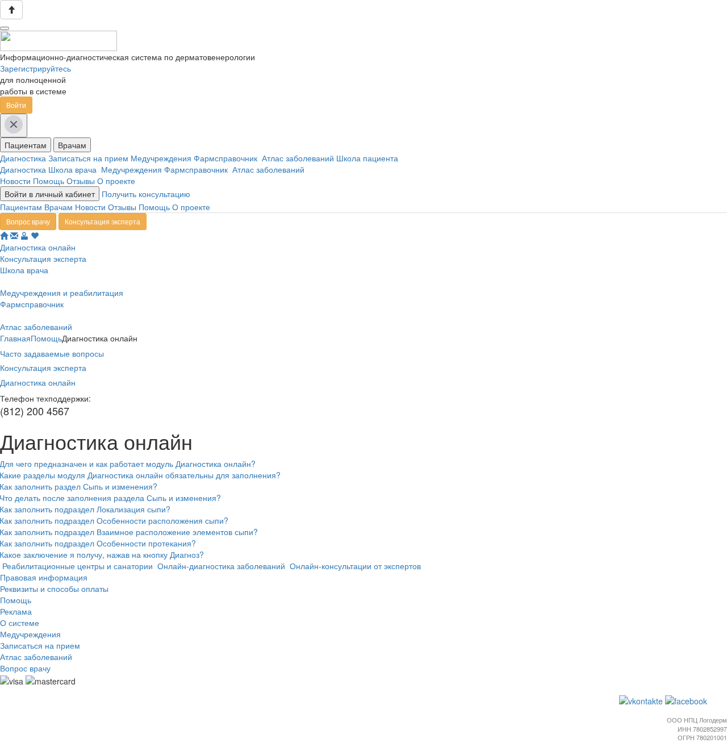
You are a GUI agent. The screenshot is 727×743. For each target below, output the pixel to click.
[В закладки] (35, 235)
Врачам (72, 145)
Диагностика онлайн (38, 382)
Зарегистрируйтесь (35, 68)
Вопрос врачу (28, 221)
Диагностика (24, 158)
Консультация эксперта (102, 221)
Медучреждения (162, 158)
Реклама (16, 611)
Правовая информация (43, 577)
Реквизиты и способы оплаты (54, 588)
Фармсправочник (228, 158)
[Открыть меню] (4, 28)
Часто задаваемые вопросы (52, 353)
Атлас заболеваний (299, 158)
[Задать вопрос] (14, 235)
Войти (16, 105)
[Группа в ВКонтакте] (642, 700)
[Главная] (4, 235)
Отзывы (80, 180)
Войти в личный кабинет (50, 193)
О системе (19, 622)
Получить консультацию (146, 193)
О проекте (116, 180)
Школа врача (74, 169)
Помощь (48, 180)
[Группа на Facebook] (687, 700)
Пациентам (26, 145)
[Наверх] (11, 9)
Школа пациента (368, 158)
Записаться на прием (89, 158)
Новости (15, 180)
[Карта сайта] (24, 235)
